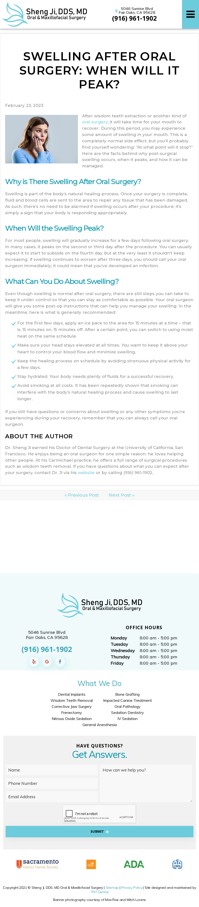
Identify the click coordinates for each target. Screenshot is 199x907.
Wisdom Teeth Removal (71, 700)
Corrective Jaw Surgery (72, 706)
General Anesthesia (100, 724)
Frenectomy (71, 712)
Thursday (120, 657)
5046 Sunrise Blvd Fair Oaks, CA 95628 (137, 10)
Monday (119, 638)
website (86, 472)
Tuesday (119, 644)
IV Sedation (127, 718)
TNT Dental (99, 892)
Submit (97, 831)
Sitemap (112, 887)
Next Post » (121, 495)
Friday (117, 663)
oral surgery (95, 121)
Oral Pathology (128, 706)
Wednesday (123, 650)
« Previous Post (82, 495)
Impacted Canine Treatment (127, 700)
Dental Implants (71, 694)
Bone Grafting (127, 694)
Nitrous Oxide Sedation (72, 718)
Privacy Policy (131, 887)
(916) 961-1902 (134, 18)
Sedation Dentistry (127, 712)
